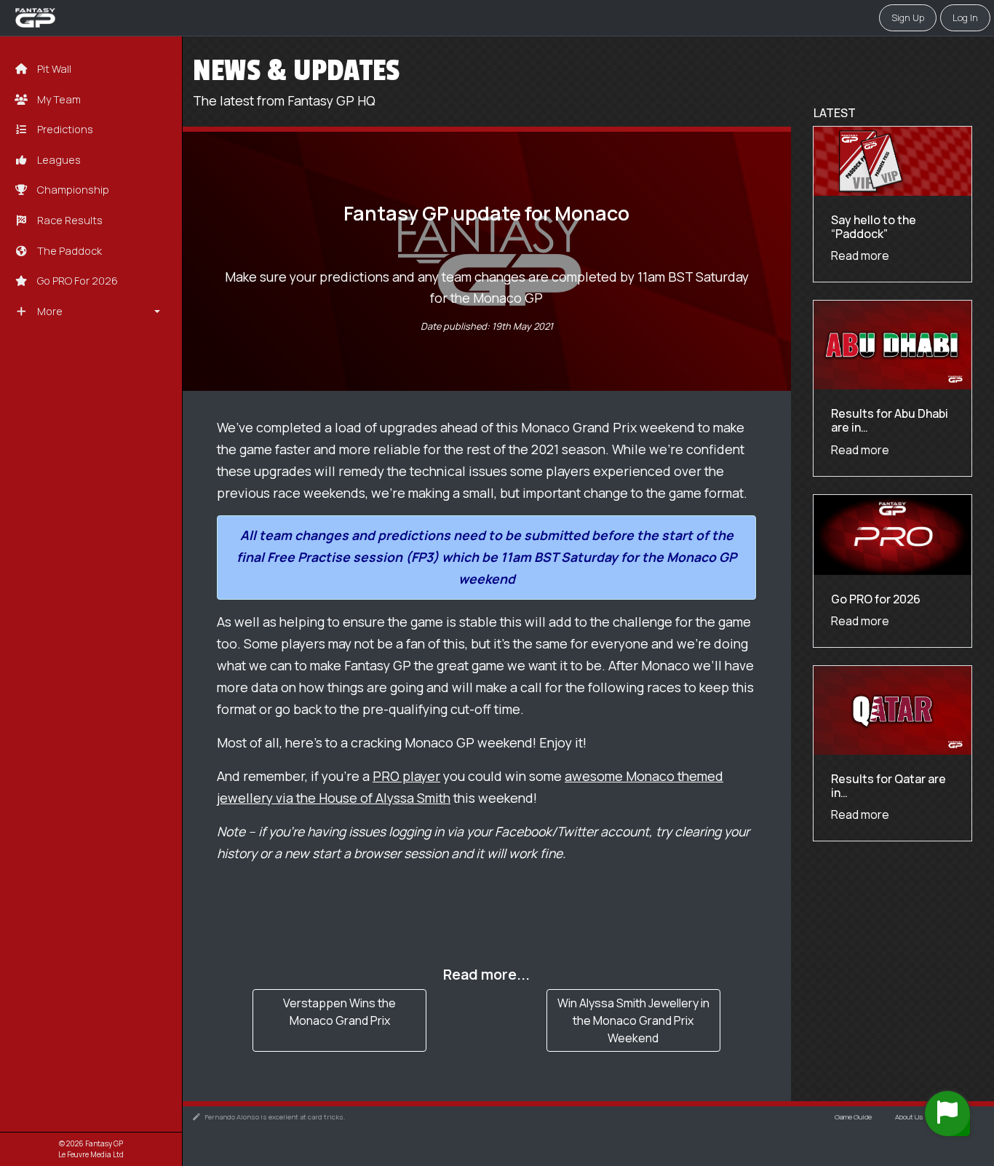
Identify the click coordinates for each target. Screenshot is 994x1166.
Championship (72, 190)
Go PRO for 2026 (76, 280)
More (49, 311)
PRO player (406, 776)
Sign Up (907, 17)
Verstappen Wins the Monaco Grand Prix (339, 1011)
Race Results (69, 220)
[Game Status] (947, 1113)
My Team (58, 99)
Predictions (64, 129)
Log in (965, 17)
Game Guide (853, 1117)
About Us (909, 1117)
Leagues (58, 160)
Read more (860, 256)
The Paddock (68, 251)
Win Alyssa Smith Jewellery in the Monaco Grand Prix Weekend (633, 1020)
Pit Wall (53, 69)
